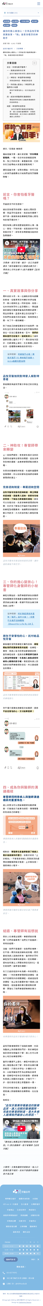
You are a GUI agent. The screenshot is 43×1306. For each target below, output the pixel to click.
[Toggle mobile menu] (39, 4)
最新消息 (16, 1232)
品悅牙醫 (6, 21)
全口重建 (15, 21)
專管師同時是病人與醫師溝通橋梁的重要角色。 (22, 101)
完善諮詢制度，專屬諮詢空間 (21, 80)
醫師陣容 (33, 1226)
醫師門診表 (10, 1259)
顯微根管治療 (11, 1226)
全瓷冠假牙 (21, 1210)
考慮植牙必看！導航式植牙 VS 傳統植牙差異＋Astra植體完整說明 (21, 357)
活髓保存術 (35, 1215)
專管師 (14, 25)
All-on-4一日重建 (10, 1204)
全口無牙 (6, 25)
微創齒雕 (24, 1215)
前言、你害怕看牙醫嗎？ (17, 67)
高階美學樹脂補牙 (10, 1215)
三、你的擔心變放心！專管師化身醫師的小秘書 (21, 85)
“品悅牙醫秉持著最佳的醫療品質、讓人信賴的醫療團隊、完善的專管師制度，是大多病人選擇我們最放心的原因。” (22, 113)
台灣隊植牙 (35, 1204)
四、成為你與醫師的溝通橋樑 (19, 96)
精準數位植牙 (10, 1198)
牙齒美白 (32, 1221)
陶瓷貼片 (32, 1210)
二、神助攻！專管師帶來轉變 (19, 77)
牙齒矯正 (10, 1210)
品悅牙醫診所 (8, 48)
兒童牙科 (22, 1221)
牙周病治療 (11, 1221)
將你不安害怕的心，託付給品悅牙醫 (22, 91)
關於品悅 (26, 1232)
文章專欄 (19, 48)
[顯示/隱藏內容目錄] (33, 63)
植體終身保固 (24, 1198)
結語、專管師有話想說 (16, 106)
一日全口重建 (25, 21)
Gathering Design (25, 1302)
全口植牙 (34, 21)
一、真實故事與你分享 (16, 70)
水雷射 (35, 1198)
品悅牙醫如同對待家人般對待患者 (22, 73)
